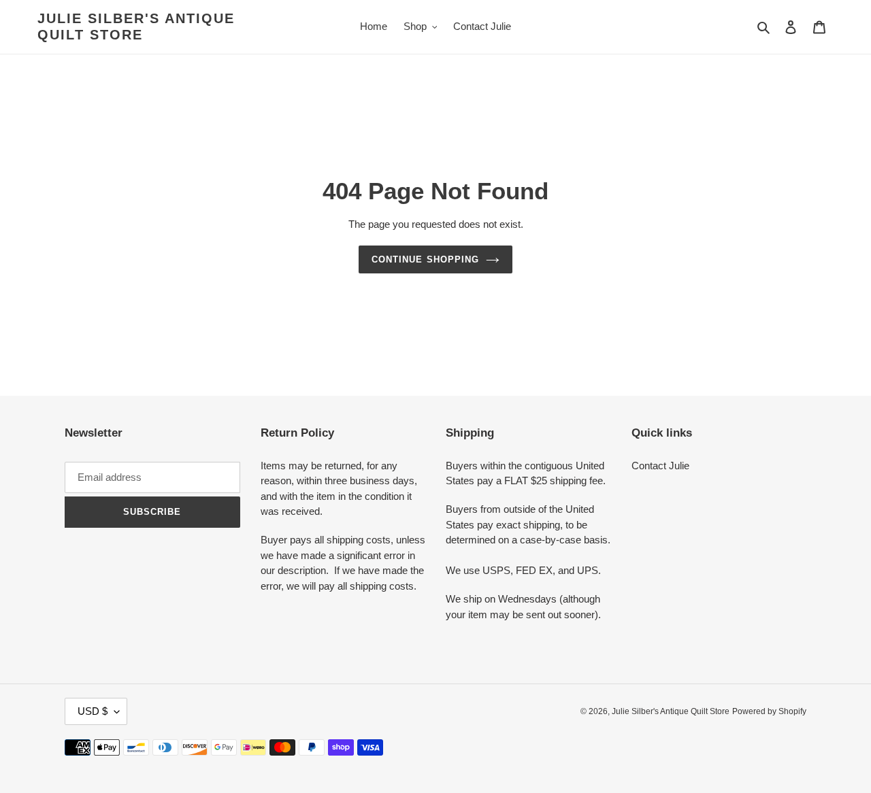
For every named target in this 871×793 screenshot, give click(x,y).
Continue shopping (425, 259)
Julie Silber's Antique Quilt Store (136, 26)
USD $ (93, 711)
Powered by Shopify (769, 711)
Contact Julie (660, 465)
